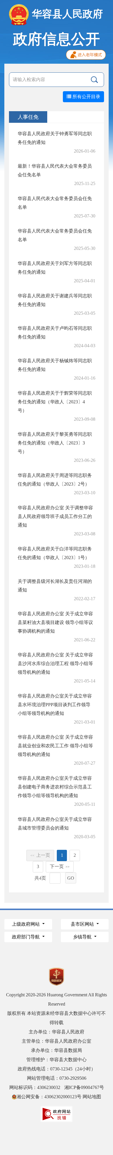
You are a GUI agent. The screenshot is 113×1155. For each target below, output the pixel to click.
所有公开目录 (85, 96)
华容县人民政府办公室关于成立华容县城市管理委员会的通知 (55, 823)
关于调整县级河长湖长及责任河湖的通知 (55, 585)
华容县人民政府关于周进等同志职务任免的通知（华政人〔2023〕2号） (55, 479)
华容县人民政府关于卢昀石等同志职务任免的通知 (55, 332)
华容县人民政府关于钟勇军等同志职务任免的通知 (55, 138)
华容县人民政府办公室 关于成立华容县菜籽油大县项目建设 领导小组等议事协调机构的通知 (55, 622)
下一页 (60, 866)
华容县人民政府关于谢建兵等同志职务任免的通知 (55, 300)
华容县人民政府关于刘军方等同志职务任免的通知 (55, 267)
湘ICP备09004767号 (84, 1087)
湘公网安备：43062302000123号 (49, 1096)
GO (70, 878)
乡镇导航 (83, 936)
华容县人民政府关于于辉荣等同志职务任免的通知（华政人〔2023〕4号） (55, 402)
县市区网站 (83, 924)
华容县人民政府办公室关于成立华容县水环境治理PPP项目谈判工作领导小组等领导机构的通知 (55, 704)
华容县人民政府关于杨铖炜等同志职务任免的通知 (55, 365)
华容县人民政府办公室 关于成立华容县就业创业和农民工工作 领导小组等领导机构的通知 (55, 746)
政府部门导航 (26, 936)
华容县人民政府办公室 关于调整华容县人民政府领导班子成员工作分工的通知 (55, 516)
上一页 (40, 855)
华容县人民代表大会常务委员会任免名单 (55, 203)
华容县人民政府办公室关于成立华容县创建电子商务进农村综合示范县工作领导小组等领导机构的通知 (55, 787)
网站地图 (92, 1096)
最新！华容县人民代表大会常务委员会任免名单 (55, 170)
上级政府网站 (26, 924)
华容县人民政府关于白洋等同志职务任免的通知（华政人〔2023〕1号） (55, 553)
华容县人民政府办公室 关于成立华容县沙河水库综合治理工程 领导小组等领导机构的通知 (55, 663)
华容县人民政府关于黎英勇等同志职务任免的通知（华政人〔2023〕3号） (55, 443)
